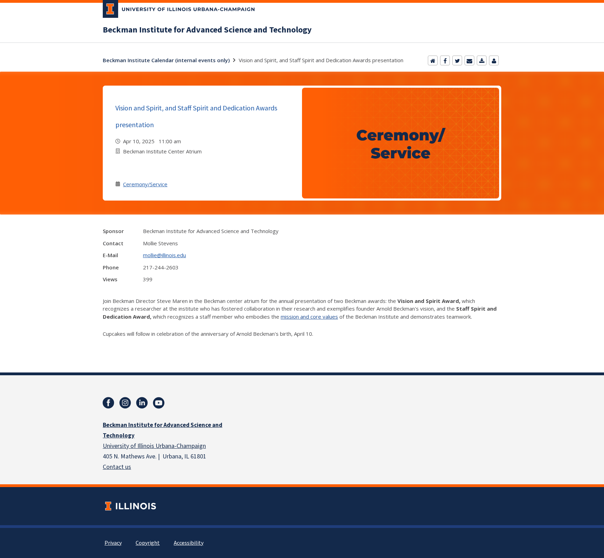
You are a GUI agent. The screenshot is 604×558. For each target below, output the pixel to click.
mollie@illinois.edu (164, 255)
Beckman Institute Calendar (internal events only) (166, 60)
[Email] (469, 60)
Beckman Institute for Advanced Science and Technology (207, 30)
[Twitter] (457, 60)
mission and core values (309, 316)
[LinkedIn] (142, 403)
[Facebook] (445, 60)
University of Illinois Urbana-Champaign (154, 446)
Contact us (117, 467)
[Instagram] (125, 403)
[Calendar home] (433, 60)
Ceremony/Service (145, 184)
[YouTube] (158, 403)
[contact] (494, 60)
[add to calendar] (482, 60)
